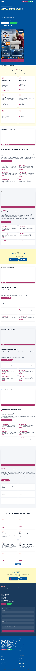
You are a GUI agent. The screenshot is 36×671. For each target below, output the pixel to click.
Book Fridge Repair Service (6, 222)
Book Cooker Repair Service (6, 297)
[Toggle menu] (34, 1)
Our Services (20, 22)
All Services (20, 643)
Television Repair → (22, 121)
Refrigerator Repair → (22, 89)
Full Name (3, 610)
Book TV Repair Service (5, 480)
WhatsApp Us (14, 22)
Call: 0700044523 (6, 22)
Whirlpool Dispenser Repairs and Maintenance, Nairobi (7, 522)
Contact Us (20, 649)
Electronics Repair (21, 666)
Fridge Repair (3, 656)
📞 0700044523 (21, 655)
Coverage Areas (21, 646)
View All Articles (18, 564)
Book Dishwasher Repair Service (7, 359)
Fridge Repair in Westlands (23, 533)
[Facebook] (19, 658)
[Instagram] (21, 658)
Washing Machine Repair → (6, 90)
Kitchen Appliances (21, 663)
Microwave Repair (3, 662)
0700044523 (25, 1)
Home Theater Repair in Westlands (7, 544)
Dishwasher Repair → (22, 106)
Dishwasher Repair (3, 660)
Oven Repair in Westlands (6, 533)
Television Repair (3, 663)
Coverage (31, 669)
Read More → (4, 527)
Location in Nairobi (4, 621)
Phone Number (4, 614)
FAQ (28, 669)
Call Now (4, 603)
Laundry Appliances (21, 662)
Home (19, 640)
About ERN (20, 641)
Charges (34, 669)
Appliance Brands (21, 644)
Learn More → (3, 169)
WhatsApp (31, 1)
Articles (20, 650)
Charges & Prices (21, 647)
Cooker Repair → (4, 106)
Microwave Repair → (5, 121)
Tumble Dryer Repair (3, 665)
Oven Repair (2, 659)
